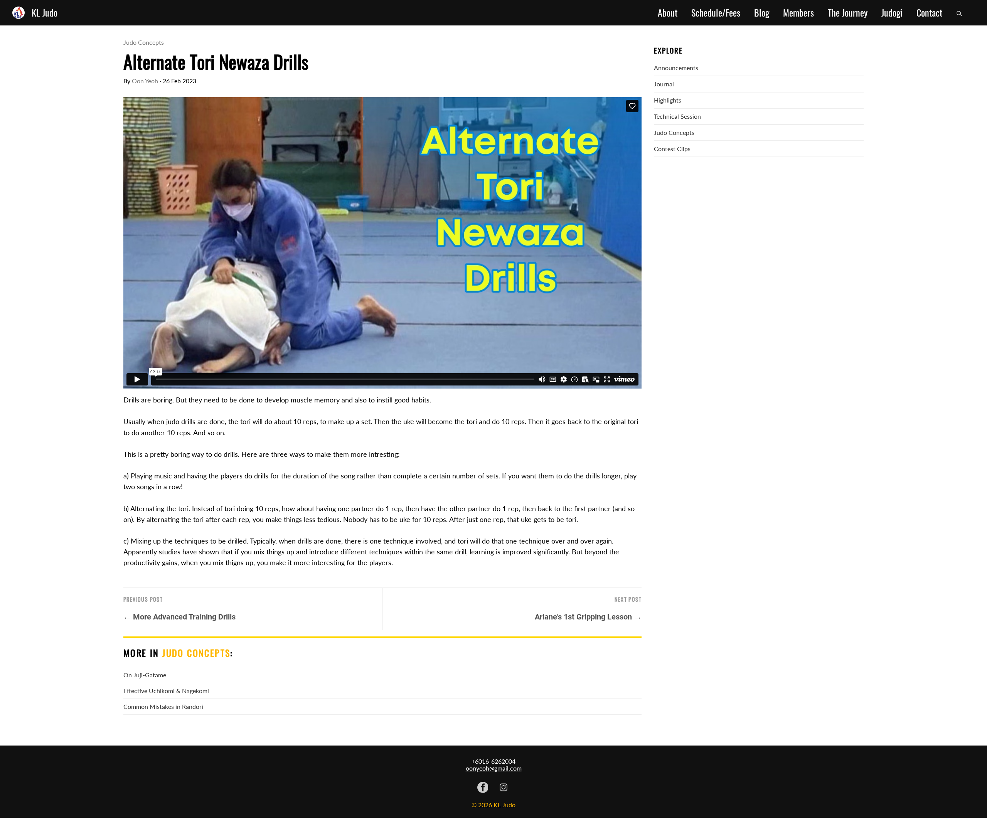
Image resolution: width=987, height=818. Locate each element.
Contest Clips (672, 148)
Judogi (892, 12)
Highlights (667, 100)
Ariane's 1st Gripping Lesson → (588, 616)
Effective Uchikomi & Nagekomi (166, 690)
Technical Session (677, 116)
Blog (761, 12)
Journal (664, 84)
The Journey (847, 12)
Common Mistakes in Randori (163, 706)
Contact (929, 12)
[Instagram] (504, 788)
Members (798, 12)
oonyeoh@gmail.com (494, 768)
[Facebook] (482, 788)
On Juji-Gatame (144, 674)
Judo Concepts (143, 42)
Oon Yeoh (145, 80)
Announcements (676, 67)
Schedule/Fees (715, 12)
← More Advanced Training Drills (179, 616)
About (667, 12)
